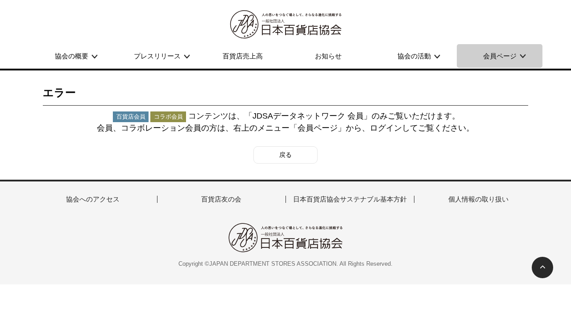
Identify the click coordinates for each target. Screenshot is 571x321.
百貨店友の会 (221, 199)
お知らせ (328, 56)
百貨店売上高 (243, 56)
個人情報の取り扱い (478, 199)
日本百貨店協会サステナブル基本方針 (350, 199)
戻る (285, 154)
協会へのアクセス (93, 199)
